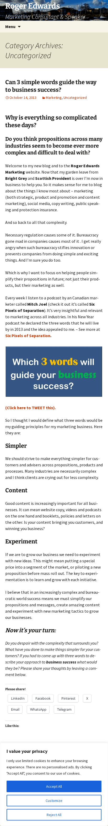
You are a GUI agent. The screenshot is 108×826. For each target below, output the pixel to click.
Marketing (54, 97)
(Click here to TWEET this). (30, 407)
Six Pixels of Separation (27, 335)
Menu (10, 26)
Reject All (54, 814)
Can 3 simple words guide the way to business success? (50, 86)
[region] (54, 784)
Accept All (54, 786)
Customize (54, 800)
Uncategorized (75, 97)
